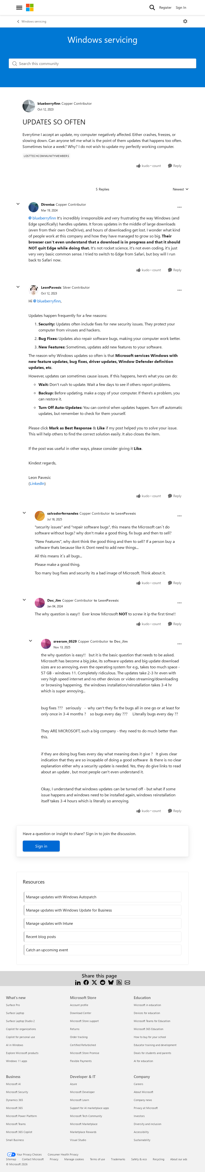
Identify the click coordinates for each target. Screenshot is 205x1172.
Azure (73, 1084)
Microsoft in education (147, 1005)
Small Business (15, 1140)
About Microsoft (143, 1092)
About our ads (178, 1159)
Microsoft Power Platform (21, 1116)
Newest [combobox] (181, 189)
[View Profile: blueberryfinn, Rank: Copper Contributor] (28, 106)
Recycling (158, 1159)
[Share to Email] (127, 981)
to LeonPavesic (123, 513)
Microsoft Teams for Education (152, 1021)
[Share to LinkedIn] (77, 981)
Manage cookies (74, 1159)
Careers (138, 1084)
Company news (143, 1100)
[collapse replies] (18, 204)
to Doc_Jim (119, 641)
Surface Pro (13, 1005)
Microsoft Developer (82, 1092)
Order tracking (79, 1037)
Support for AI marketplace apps (89, 1108)
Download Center (80, 1013)
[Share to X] (94, 981)
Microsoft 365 (14, 1108)
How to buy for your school (150, 1037)
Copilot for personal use (20, 1037)
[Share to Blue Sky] (111, 981)
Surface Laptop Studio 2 (20, 1021)
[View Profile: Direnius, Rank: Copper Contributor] (33, 207)
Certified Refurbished (83, 1045)
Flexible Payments (81, 1061)
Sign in (41, 846)
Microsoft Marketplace (84, 1124)
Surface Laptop (15, 1013)
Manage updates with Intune (49, 923)
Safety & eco (139, 1159)
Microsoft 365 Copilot (19, 1132)
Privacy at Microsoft (146, 1108)
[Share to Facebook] (86, 981)
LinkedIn (37, 483)
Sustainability (142, 1140)
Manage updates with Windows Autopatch (61, 896)
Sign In (181, 7)
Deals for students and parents (152, 1053)
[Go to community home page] (30, 7)
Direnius (47, 204)
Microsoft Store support (84, 1021)
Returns (75, 1029)
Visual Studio (78, 1140)
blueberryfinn (49, 103)
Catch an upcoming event (47, 949)
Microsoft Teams (16, 1124)
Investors (139, 1116)
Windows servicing (34, 21)
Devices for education (147, 1013)
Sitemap (11, 1159)
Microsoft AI (13, 1084)
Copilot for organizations (21, 1029)
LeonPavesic (51, 287)
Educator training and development (155, 1045)
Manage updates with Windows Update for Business (69, 910)
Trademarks (118, 1159)
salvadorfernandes (62, 513)
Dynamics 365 (14, 1100)
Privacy (54, 1159)
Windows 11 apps (16, 1061)
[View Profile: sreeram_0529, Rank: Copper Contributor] (46, 644)
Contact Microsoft (33, 1159)
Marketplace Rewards (83, 1132)
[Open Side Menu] (19, 7)
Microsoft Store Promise (84, 1053)
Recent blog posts (41, 936)
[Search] (152, 7)
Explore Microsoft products (22, 1053)
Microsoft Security (17, 1092)
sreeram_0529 (65, 641)
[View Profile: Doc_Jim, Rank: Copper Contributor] (40, 603)
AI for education (143, 1061)
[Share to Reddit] (102, 981)
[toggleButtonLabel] (185, 21)
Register (165, 7)
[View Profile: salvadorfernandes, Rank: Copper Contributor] (40, 516)
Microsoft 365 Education (148, 1029)
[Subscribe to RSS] (119, 981)
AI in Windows (14, 1045)
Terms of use (97, 1159)
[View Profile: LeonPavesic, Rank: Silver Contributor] (33, 290)
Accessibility (141, 1132)
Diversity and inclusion (147, 1124)
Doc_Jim (54, 600)
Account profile (79, 1005)
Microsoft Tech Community (86, 1116)
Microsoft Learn (79, 1100)
